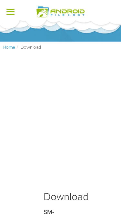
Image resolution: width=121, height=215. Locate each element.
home (9, 47)
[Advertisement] (60, 125)
